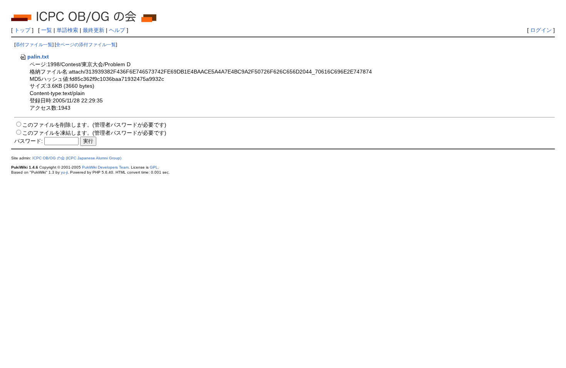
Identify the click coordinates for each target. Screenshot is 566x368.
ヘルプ (117, 30)
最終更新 (93, 30)
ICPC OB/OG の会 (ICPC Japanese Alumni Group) (76, 158)
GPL (154, 167)
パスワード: (28, 141)
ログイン (541, 30)
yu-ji (64, 172)
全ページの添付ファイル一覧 (86, 44)
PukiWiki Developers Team (105, 167)
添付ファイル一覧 (33, 44)
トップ (22, 30)
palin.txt (38, 57)
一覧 (46, 30)
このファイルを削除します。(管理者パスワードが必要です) (94, 125)
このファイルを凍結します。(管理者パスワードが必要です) (94, 133)
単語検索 (67, 30)
